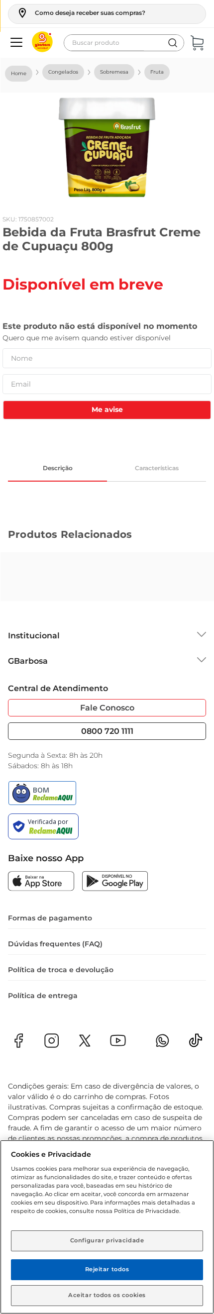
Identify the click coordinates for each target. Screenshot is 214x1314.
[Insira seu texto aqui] (196, 1043)
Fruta (157, 72)
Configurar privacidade (107, 1240)
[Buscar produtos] (173, 43)
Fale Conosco (107, 707)
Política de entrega (43, 995)
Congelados (63, 72)
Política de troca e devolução (60, 969)
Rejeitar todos (107, 1269)
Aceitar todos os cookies (107, 1295)
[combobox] (124, 42)
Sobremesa (114, 72)
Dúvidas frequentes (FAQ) (55, 943)
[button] (80, 13)
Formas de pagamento (50, 917)
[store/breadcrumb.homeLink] (18, 74)
